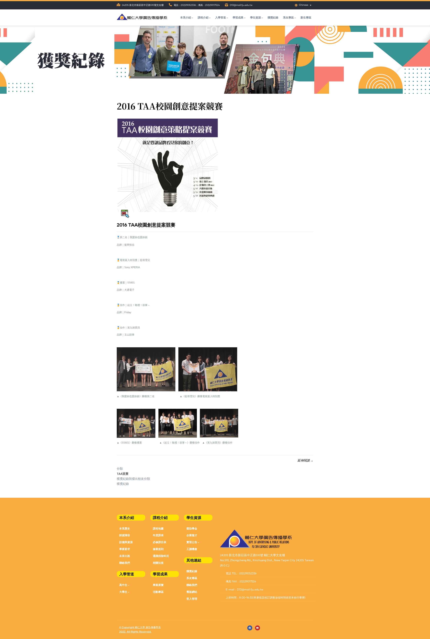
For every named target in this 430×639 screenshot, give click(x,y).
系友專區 (288, 17)
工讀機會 (191, 548)
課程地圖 (158, 528)
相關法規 (158, 562)
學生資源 (255, 17)
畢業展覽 (158, 584)
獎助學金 (191, 528)
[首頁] (142, 16)
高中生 (123, 584)
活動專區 (158, 591)
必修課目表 (159, 542)
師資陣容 (124, 535)
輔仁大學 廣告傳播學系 (148, 627)
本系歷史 (124, 528)
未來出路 (124, 555)
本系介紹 (185, 17)
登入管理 (191, 598)
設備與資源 (126, 542)
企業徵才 (191, 535)
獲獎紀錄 (273, 17)
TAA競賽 (122, 474)
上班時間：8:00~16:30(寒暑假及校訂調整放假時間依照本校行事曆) (265, 597)
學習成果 (238, 17)
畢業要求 (124, 548)
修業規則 (158, 548)
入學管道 (220, 17)
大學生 (123, 591)
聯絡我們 (124, 562)
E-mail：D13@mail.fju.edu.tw (244, 589)
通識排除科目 (161, 555)
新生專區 (305, 17)
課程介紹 (203, 17)
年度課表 (158, 535)
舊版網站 (191, 591)
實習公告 (191, 542)
